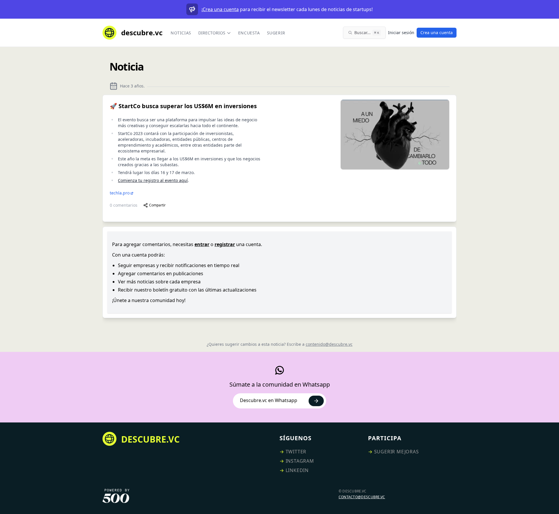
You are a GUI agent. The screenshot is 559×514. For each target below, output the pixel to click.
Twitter (296, 451)
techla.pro (120, 193)
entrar (201, 244)
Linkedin (297, 470)
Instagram (300, 461)
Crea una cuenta (221, 9)
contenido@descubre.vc (329, 344)
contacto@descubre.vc (362, 496)
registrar (225, 244)
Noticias (181, 33)
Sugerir (276, 33)
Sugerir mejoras (396, 451)
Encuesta (249, 33)
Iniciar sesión (401, 32)
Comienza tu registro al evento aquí (153, 180)
